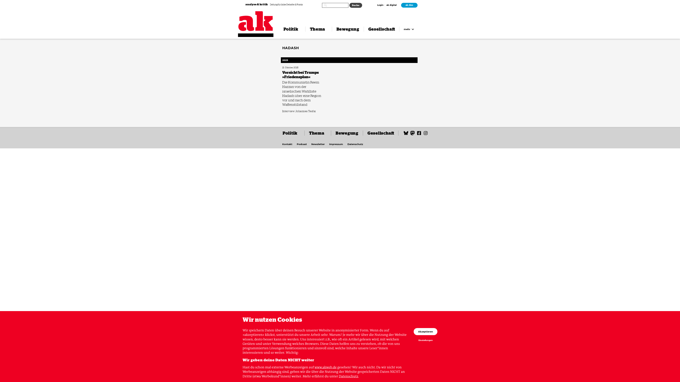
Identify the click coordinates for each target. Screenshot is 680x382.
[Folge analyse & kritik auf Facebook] (419, 135)
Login (380, 5)
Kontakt (287, 144)
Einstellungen (425, 340)
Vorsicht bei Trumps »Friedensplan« (296, 67)
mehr (407, 29)
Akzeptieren (425, 331)
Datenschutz (355, 144)
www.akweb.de (325, 367)
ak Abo (409, 5)
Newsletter (318, 144)
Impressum (336, 144)
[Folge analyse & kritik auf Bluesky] (406, 135)
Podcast (302, 144)
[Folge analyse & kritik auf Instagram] (425, 135)
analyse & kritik (256, 4)
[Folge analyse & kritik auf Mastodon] (412, 135)
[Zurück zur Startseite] (255, 21)
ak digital (391, 5)
